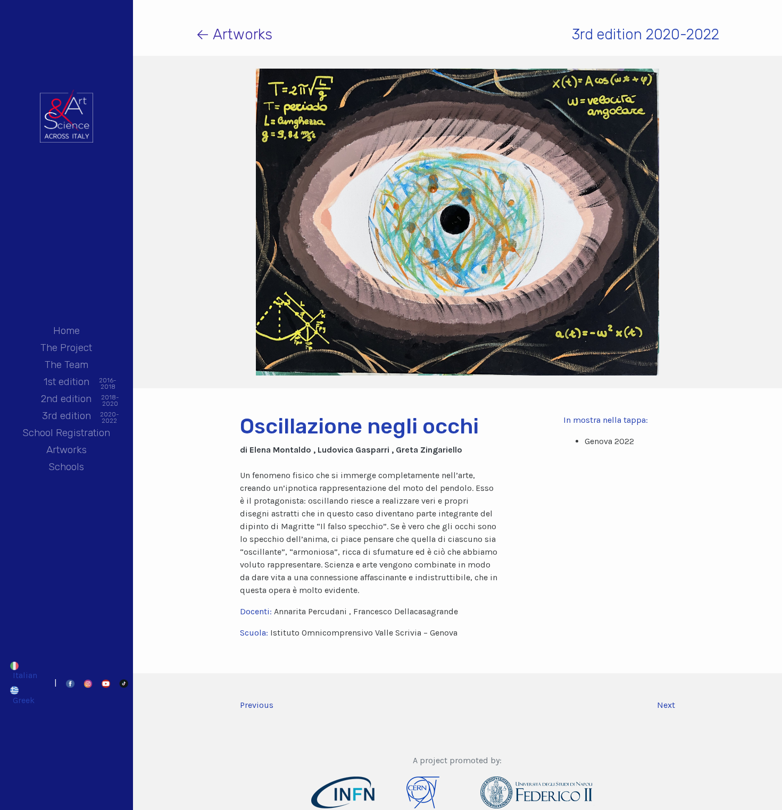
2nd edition (66, 400)
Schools (66, 467)
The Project (66, 347)
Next (666, 705)
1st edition (66, 382)
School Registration (66, 433)
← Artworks (234, 34)
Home (66, 330)
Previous (256, 705)
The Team (66, 364)
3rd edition (66, 417)
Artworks (66, 450)
